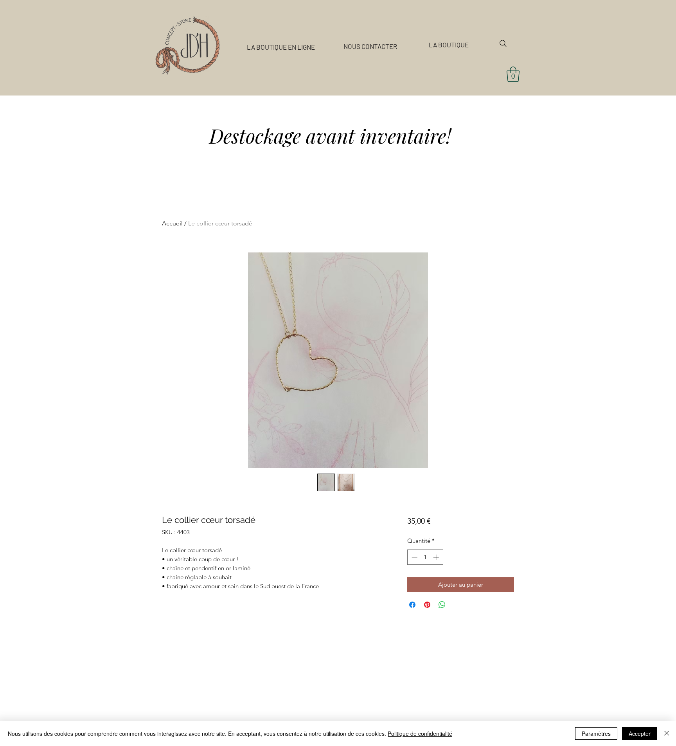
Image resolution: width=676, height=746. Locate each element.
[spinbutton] (425, 557)
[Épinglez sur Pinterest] (427, 604)
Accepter (640, 733)
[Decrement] (413, 557)
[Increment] (436, 557)
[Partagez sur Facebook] (412, 604)
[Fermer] (666, 733)
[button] (513, 74)
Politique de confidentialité (420, 733)
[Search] (503, 43)
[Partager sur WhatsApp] (442, 604)
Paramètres (596, 733)
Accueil (172, 223)
